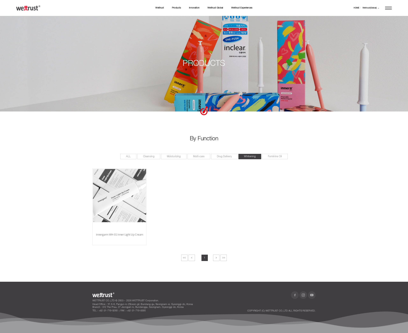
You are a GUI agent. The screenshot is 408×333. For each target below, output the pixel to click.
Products (176, 8)
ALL (128, 156)
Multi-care (198, 156)
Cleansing (148, 156)
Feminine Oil (275, 156)
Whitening (250, 156)
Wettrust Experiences (242, 8)
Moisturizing (174, 156)
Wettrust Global (215, 8)
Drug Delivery (224, 156)
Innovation (194, 8)
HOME (356, 8)
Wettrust (159, 8)
